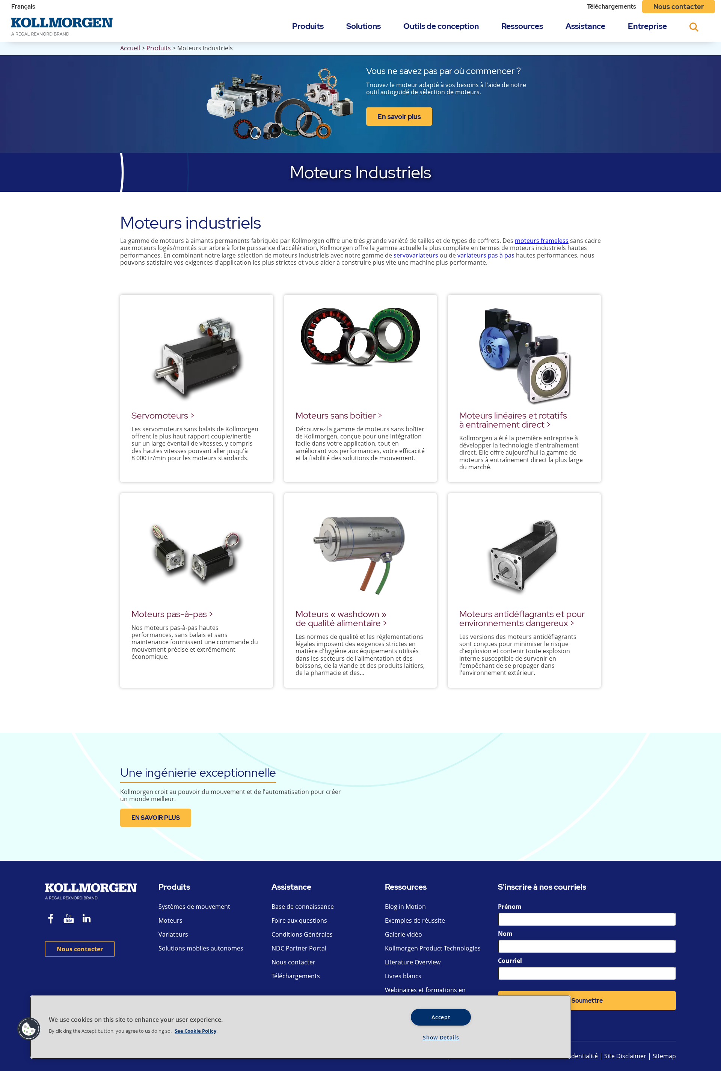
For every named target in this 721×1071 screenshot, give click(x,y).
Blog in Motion (405, 906)
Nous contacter (678, 6)
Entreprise (647, 26)
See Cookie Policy (195, 1030)
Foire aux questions (299, 920)
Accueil (130, 48)
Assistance (585, 26)
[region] (300, 1027)
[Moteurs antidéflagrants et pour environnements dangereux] (524, 554)
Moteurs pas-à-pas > (172, 614)
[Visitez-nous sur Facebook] (51, 919)
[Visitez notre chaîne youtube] (69, 919)
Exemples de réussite (415, 920)
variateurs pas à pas (485, 255)
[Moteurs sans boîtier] (361, 355)
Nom (505, 933)
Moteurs (170, 920)
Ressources (522, 26)
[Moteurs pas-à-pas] (196, 554)
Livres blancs (403, 976)
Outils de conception (441, 26)
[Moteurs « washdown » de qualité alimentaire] (361, 554)
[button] (29, 1029)
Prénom (510, 906)
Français (23, 7)
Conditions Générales (302, 934)
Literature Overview (412, 962)
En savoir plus (399, 116)
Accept (440, 1017)
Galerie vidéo (403, 934)
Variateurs (173, 934)
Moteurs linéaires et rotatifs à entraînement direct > (513, 420)
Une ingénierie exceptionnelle (198, 772)
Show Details (441, 1037)
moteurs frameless (542, 240)
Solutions (363, 26)
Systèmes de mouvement (194, 906)
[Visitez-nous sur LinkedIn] (89, 919)
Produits (308, 26)
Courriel (510, 961)
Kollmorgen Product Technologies (433, 948)
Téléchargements (611, 6)
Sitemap (664, 1056)
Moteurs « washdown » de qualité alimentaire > (341, 618)
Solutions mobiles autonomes (200, 948)
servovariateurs (416, 255)
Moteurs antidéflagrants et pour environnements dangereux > (522, 618)
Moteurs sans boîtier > (339, 415)
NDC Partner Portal (299, 948)
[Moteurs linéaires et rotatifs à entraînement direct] (524, 355)
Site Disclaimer (625, 1056)
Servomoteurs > (163, 415)
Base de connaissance (303, 906)
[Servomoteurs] (196, 355)
